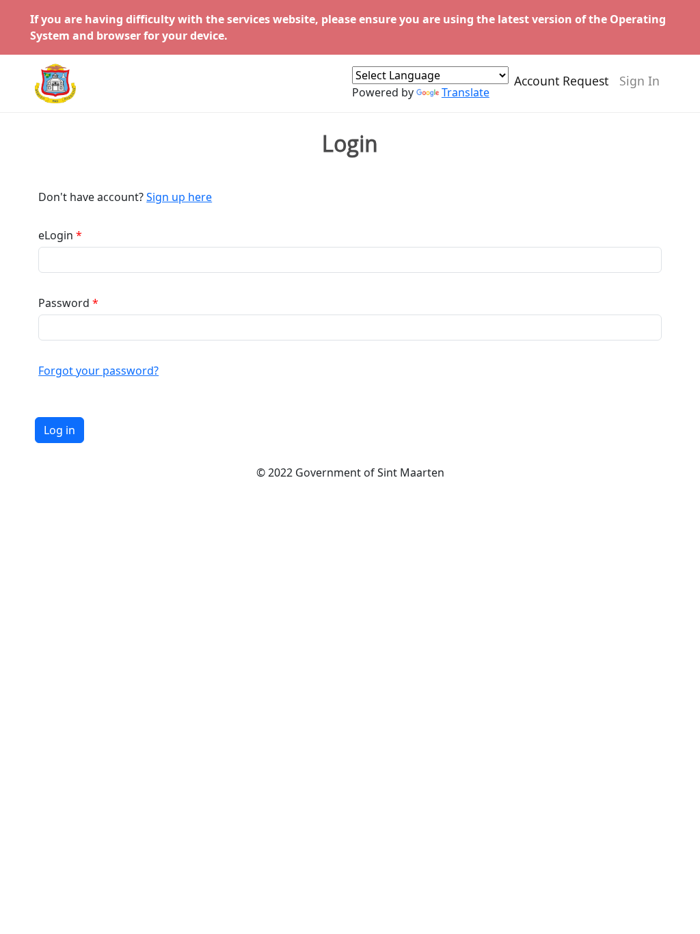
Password (64, 302)
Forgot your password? (98, 370)
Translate (465, 92)
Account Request (561, 80)
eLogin (55, 235)
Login (350, 144)
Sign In (639, 80)
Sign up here (179, 196)
